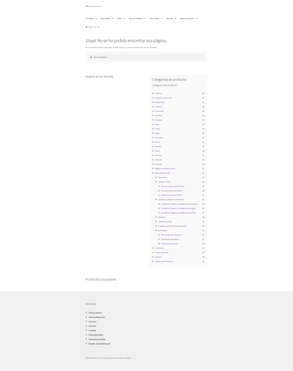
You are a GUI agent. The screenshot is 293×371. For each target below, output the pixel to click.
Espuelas (158, 120)
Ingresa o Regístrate (97, 317)
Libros (157, 151)
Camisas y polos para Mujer (171, 191)
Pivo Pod (158, 155)
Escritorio (92, 321)
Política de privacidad (97, 339)
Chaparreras (160, 102)
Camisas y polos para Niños (171, 195)
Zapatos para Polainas (164, 261)
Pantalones (162, 230)
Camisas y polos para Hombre (172, 186)
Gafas (157, 133)
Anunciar (169, 18)
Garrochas (159, 137)
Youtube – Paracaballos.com (99, 343)
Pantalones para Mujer (170, 239)
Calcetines (162, 177)
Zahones (158, 257)
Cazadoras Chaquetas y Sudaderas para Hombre (179, 204)
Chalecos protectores (163, 98)
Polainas (158, 164)
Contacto (92, 330)
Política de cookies (96, 335)
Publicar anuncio (95, 312)
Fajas (157, 124)
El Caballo (90, 18)
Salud (119, 18)
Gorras (157, 142)
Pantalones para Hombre (171, 235)
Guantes (158, 146)
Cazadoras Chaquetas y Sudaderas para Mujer (178, 208)
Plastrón (158, 160)
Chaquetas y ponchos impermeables (172, 226)
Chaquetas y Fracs (165, 221)
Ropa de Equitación (162, 173)
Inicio (90, 27)
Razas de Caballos (136, 18)
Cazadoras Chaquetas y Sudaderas (171, 199)
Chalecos (161, 217)
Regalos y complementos (165, 168)
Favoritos (92, 326)
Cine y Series (154, 18)
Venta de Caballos (187, 18)
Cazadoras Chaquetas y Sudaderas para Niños (178, 213)
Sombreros (159, 248)
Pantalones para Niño (169, 243)
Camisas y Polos (164, 182)
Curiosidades (105, 18)
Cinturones (159, 111)
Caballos (158, 93)
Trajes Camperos (161, 252)
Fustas (157, 129)
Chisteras (159, 106)
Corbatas (158, 115)
